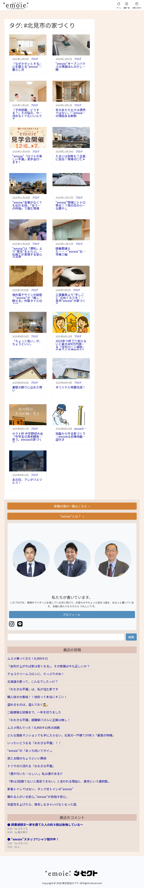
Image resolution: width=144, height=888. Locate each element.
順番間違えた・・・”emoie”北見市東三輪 (71, 251)
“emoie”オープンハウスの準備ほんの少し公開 (71, 66)
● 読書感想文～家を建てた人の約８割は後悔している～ (45, 824)
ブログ (34, 59)
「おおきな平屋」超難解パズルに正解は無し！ (38, 720)
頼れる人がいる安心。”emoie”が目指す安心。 (38, 796)
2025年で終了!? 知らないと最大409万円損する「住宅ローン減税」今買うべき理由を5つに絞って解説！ (71, 347)
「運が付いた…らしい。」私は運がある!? (34, 773)
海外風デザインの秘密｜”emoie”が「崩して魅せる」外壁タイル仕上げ (27, 299)
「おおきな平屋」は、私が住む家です (32, 689)
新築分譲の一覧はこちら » (72, 506)
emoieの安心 (81, 428)
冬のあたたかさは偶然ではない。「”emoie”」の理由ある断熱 (71, 113)
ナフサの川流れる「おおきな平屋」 (31, 766)
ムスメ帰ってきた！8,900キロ (27, 658)
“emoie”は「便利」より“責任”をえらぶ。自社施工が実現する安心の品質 (27, 253)
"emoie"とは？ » (72, 516)
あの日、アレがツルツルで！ (27, 481)
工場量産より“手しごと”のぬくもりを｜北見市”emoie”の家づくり (71, 299)
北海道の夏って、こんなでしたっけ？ (32, 681)
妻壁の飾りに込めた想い (27, 388)
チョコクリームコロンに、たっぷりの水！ (35, 673)
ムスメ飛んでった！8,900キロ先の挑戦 (33, 727)
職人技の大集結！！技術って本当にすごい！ (37, 697)
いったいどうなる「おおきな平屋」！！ (34, 743)
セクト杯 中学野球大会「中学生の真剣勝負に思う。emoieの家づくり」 (27, 438)
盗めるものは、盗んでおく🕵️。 (28, 704)
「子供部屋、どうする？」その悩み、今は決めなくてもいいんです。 (27, 114)
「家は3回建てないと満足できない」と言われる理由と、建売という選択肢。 (59, 781)
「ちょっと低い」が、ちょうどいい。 (27, 342)
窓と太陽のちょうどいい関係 (26, 758)
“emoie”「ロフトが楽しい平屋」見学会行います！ (27, 159)
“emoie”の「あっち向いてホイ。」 (30, 750)
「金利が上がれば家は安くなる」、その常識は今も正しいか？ (48, 666)
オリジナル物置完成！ (71, 387)
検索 (131, 637)
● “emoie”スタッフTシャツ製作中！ (33, 839)
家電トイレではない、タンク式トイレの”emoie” (40, 789)
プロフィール (72, 614)
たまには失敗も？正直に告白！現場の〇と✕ (71, 157)
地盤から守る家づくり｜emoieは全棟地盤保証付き (71, 436)
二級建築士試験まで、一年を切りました (34, 712)
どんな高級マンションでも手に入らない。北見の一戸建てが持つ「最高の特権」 (61, 735)
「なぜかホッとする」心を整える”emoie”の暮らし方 (27, 66)
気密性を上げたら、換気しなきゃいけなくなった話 (41, 804)
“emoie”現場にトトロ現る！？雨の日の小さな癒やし (71, 205)
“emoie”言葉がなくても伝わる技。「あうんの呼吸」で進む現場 (27, 205)
